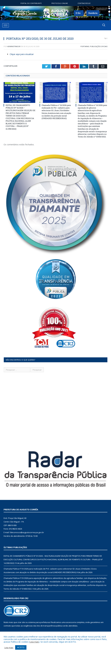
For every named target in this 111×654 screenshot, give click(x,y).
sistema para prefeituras (39, 622)
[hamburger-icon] (5, 25)
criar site (21, 622)
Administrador (13, 46)
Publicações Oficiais (98, 46)
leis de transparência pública (49, 625)
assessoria (71, 622)
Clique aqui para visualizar (22, 54)
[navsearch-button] (104, 25)
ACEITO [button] (20, 647)
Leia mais (34, 641)
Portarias (85, 46)
